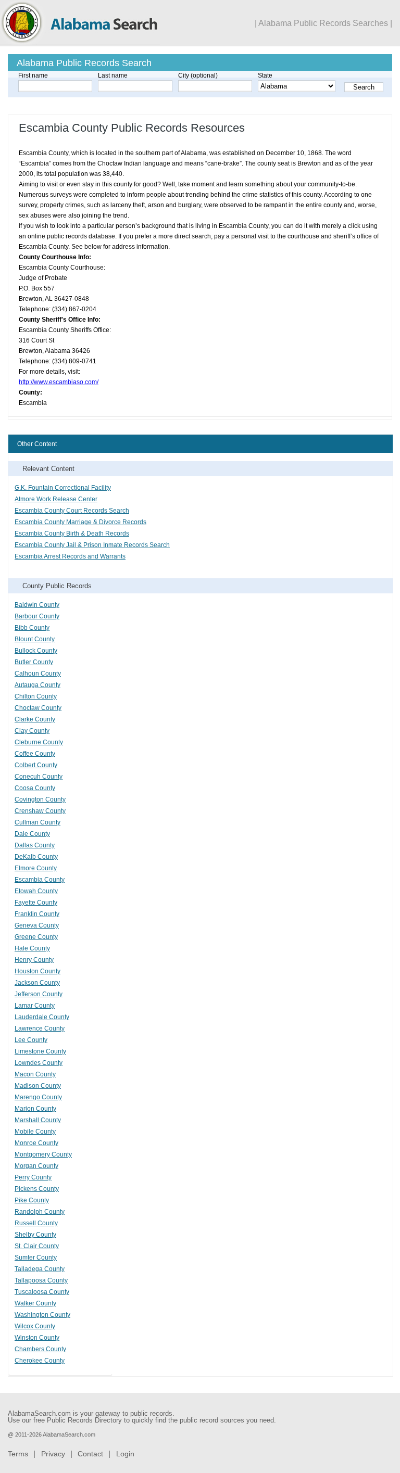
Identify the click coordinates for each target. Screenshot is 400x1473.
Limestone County (40, 1051)
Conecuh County (39, 776)
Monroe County (36, 1143)
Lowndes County (39, 1062)
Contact (90, 1454)
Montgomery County (43, 1154)
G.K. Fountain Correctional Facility (63, 487)
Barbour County (37, 616)
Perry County (33, 1177)
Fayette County (36, 902)
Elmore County (36, 868)
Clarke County (35, 719)
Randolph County (40, 1211)
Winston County (37, 1337)
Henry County (34, 959)
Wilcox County (35, 1326)
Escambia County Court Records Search (72, 510)
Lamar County (35, 1005)
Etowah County (36, 891)
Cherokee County (40, 1360)
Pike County (32, 1200)
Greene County (36, 937)
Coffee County (35, 753)
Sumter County (36, 1257)
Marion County (35, 1108)
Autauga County (37, 685)
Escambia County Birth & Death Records (72, 533)
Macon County (35, 1074)
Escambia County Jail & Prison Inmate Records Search (92, 545)
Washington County (42, 1314)
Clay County (32, 730)
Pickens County (37, 1188)
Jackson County (37, 982)
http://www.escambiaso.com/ (58, 382)
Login (125, 1454)
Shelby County (35, 1234)
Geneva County (37, 925)
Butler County (34, 662)
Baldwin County (37, 604)
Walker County (35, 1303)
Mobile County (35, 1131)
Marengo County (38, 1097)
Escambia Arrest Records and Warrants (70, 556)
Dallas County (35, 845)
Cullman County (37, 822)
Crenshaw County (40, 811)
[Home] (80, 43)
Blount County (35, 639)
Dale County (32, 833)
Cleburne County (39, 742)
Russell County (36, 1223)
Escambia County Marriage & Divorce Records (80, 522)
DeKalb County (36, 856)
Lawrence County (40, 1028)
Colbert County (36, 765)
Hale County (32, 948)
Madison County (38, 1085)
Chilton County (36, 696)
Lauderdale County (42, 1017)
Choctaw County (38, 708)
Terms (18, 1454)
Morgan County (36, 1166)
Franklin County (37, 914)
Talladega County (40, 1269)
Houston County (37, 971)
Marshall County (38, 1120)
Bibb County (32, 627)
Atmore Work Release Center (56, 499)
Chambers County (40, 1349)
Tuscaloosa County (42, 1292)
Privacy (53, 1454)
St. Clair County (37, 1246)
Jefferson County (39, 994)
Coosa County (35, 788)
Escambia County (40, 879)
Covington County (40, 799)
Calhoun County (38, 673)
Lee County (31, 1040)
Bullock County (36, 650)
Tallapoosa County (41, 1280)
